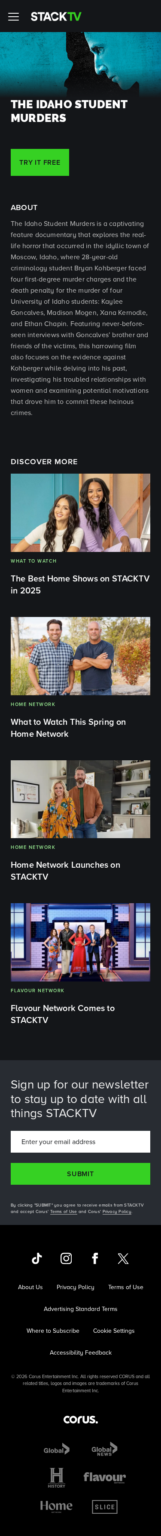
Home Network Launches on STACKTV (65, 871)
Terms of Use (63, 1211)
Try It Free (40, 162)
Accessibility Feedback (81, 1352)
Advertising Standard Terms (81, 1309)
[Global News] (104, 1449)
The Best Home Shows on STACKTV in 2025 (80, 584)
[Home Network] (56, 1507)
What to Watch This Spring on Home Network (68, 728)
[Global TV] (56, 1449)
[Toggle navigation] (15, 16)
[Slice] (104, 1507)
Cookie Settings (114, 1330)
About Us (30, 1287)
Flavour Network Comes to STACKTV (63, 1014)
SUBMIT (80, 1174)
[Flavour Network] (104, 1478)
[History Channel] (56, 1478)
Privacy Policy (117, 1211)
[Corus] (81, 1419)
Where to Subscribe (53, 1330)
